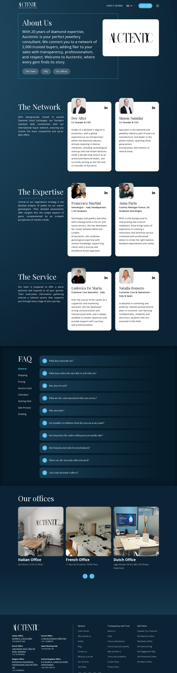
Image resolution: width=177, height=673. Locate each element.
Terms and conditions (117, 656)
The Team (30, 71)
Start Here (145, 6)
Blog (80, 646)
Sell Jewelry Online (144, 641)
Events (80, 641)
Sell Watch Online (144, 661)
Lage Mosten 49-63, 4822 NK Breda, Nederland (23, 650)
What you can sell (85, 656)
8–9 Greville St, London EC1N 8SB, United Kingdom (54, 663)
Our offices (61, 71)
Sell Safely (82, 667)
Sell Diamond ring (144, 646)
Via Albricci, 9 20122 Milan (22, 638)
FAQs (110, 636)
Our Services (83, 661)
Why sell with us (84, 636)
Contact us (82, 651)
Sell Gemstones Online (146, 656)
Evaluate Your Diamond (147, 631)
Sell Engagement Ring (146, 651)
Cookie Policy (113, 661)
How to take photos (116, 641)
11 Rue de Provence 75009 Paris (53, 638)
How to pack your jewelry (118, 646)
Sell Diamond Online (145, 636)
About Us (111, 631)
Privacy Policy (113, 667)
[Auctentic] (26, 627)
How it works (115, 5)
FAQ (46, 71)
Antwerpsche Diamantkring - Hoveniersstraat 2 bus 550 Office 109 (25, 665)
